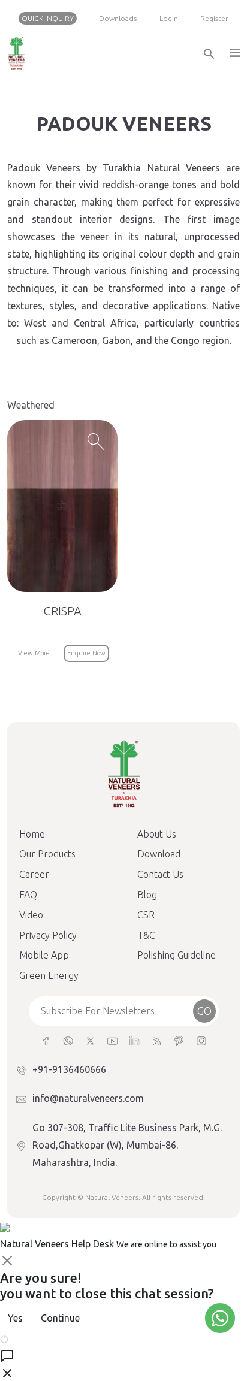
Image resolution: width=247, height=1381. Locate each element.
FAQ (28, 894)
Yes (15, 1318)
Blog (147, 894)
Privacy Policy (48, 935)
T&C (146, 935)
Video (31, 914)
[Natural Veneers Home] (123, 772)
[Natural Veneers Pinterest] (179, 1040)
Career (34, 874)
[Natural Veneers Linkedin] (134, 1040)
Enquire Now (86, 653)
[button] (234, 53)
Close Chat (33, 1337)
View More (34, 653)
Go (204, 1011)
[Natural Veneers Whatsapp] (68, 1040)
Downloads (118, 18)
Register (214, 18)
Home (32, 834)
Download (158, 853)
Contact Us (160, 874)
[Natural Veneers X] (90, 1040)
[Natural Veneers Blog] (157, 1040)
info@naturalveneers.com (88, 1098)
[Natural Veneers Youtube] (112, 1040)
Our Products (47, 853)
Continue (60, 1318)
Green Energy (49, 975)
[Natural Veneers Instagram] (201, 1040)
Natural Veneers (111, 1197)
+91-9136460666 (69, 1069)
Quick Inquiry (48, 18)
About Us (156, 834)
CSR (146, 914)
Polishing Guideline (176, 955)
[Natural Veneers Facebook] (46, 1040)
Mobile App (44, 955)
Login (168, 18)
